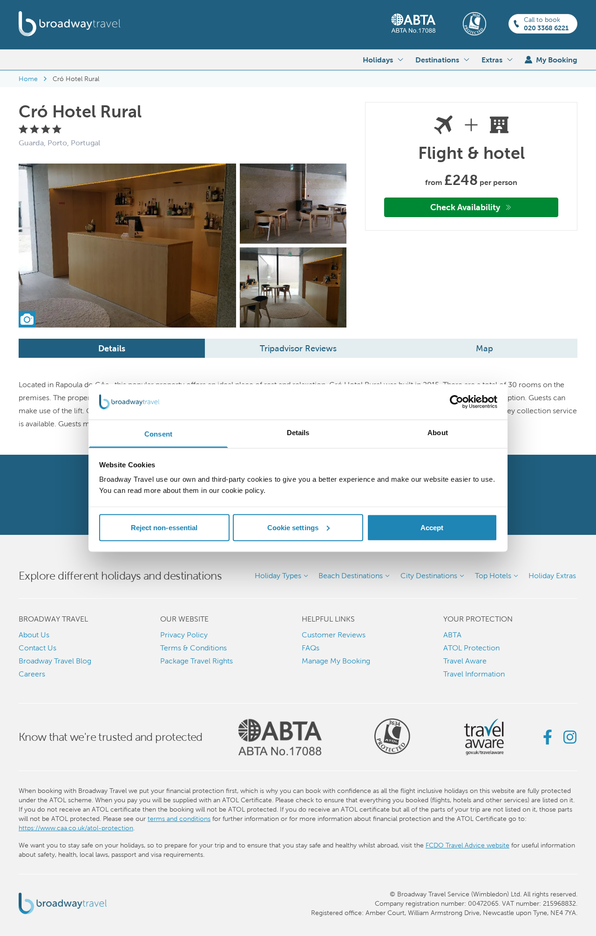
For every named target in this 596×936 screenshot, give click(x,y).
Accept (432, 527)
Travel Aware (465, 661)
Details (111, 348)
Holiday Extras (552, 576)
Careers (32, 674)
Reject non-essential (164, 527)
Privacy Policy (184, 635)
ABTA (452, 635)
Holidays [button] (378, 59)
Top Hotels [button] (493, 576)
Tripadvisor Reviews (298, 348)
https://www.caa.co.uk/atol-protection (76, 828)
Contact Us (37, 648)
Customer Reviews (334, 635)
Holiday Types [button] (278, 576)
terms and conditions (179, 818)
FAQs (310, 648)
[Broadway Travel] (70, 23)
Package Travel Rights (196, 661)
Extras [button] (491, 59)
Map (484, 348)
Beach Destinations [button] (350, 576)
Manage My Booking (336, 661)
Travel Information (474, 674)
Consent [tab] (158, 434)
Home (28, 78)
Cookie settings (293, 527)
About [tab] (437, 433)
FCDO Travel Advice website (467, 845)
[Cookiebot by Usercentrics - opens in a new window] (456, 402)
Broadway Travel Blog (55, 661)
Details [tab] (298, 433)
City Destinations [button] (428, 576)
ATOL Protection (471, 648)
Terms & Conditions (193, 648)
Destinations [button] (437, 59)
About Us (34, 635)
